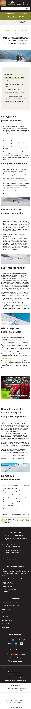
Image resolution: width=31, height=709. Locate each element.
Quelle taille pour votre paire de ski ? (16, 698)
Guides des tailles (7, 609)
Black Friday (15, 688)
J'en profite (21, 16)
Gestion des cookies (10, 680)
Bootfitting (5, 616)
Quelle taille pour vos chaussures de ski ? (16, 700)
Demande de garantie (8, 624)
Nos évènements (7, 620)
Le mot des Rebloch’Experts (14, 101)
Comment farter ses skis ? (16, 707)
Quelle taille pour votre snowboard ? (16, 704)
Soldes (9, 688)
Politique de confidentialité (14, 677)
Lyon (17, 579)
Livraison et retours (7, 613)
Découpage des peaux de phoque (15, 92)
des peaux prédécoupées (14, 339)
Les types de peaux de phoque (14, 77)
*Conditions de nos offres (14, 671)
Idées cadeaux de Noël (16, 690)
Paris (22, 579)
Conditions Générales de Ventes (15, 674)
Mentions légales (21, 680)
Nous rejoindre (6, 627)
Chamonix (11, 579)
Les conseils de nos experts (10, 602)
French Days (23, 688)
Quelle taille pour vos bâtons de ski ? (16, 702)
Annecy (4, 579)
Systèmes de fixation (12, 89)
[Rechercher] (28, 7)
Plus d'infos (5, 591)
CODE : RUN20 (11, 16)
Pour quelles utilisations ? (15, 81)
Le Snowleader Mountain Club (10, 605)
